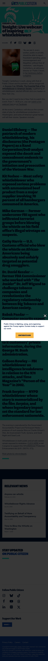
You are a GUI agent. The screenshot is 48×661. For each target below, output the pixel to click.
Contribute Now (24, 335)
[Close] (45, 316)
